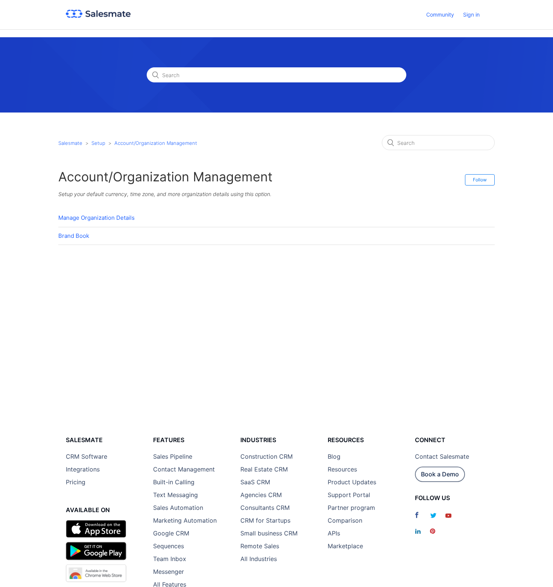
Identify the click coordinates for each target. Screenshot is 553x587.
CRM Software (86, 456)
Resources (342, 469)
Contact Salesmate (442, 456)
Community (440, 14)
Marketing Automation (185, 520)
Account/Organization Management (155, 143)
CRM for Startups (265, 520)
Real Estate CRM (264, 469)
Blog (334, 456)
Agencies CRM (261, 495)
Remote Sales (259, 546)
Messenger (168, 571)
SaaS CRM (255, 482)
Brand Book (73, 235)
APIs (334, 533)
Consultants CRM (265, 507)
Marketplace (345, 546)
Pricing (75, 482)
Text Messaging (175, 495)
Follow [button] (480, 179)
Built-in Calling (173, 482)
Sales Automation (178, 507)
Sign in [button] (471, 14)
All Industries (258, 559)
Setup (98, 143)
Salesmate (70, 143)
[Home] (98, 15)
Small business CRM (269, 533)
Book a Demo (440, 474)
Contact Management (184, 469)
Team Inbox (169, 559)
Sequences (168, 546)
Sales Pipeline (172, 456)
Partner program (351, 507)
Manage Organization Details (96, 217)
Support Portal (349, 495)
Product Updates (352, 482)
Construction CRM (266, 456)
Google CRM (171, 533)
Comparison (345, 520)
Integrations (83, 469)
